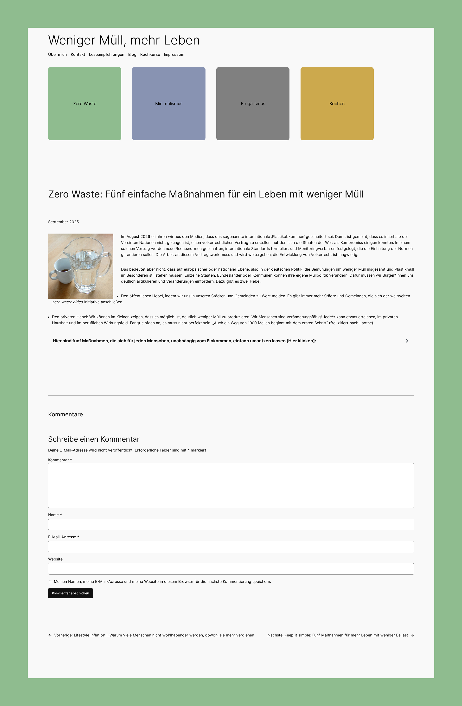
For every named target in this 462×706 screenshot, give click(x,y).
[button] (231, 341)
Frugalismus (253, 103)
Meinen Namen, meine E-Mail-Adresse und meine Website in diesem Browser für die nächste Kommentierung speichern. (162, 581)
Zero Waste (84, 103)
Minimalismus (168, 103)
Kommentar (60, 460)
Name (55, 514)
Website (55, 559)
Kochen (337, 103)
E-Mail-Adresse (63, 536)
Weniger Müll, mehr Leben (124, 40)
